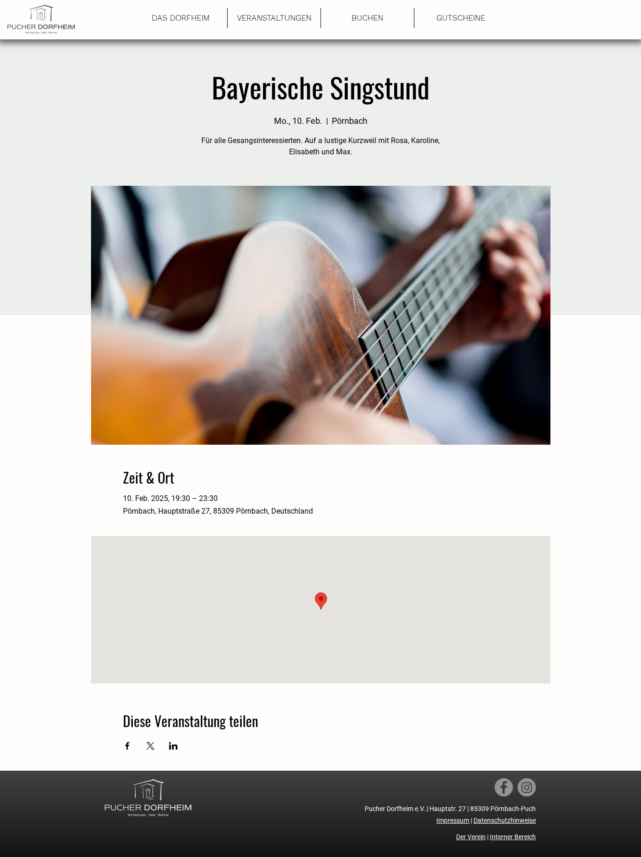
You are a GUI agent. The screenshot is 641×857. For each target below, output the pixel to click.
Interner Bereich (513, 837)
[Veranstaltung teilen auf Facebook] (127, 746)
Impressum (452, 820)
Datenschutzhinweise (504, 820)
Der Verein (471, 837)
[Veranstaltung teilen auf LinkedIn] (173, 746)
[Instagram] (527, 787)
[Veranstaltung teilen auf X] (150, 746)
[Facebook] (504, 787)
